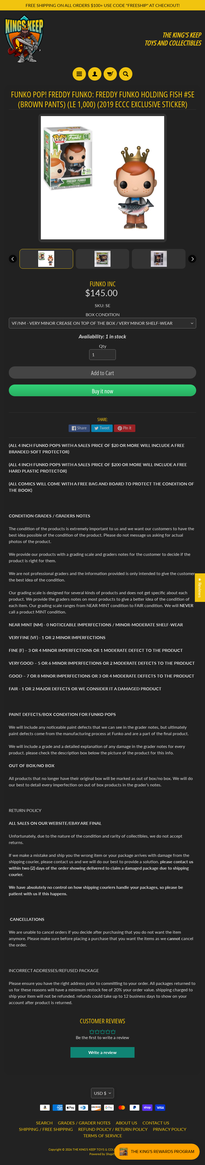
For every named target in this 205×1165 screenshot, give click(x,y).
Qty (102, 345)
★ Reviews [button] (200, 588)
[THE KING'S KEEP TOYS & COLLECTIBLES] (24, 39)
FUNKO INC (103, 283)
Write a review (102, 1052)
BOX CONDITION (103, 314)
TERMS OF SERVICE (102, 1135)
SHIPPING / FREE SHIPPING (46, 1129)
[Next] (192, 259)
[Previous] (13, 259)
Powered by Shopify (102, 1154)
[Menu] (79, 74)
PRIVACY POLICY (169, 1129)
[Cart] (110, 74)
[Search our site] (125, 74)
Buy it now (102, 391)
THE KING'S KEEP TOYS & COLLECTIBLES (100, 1149)
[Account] (94, 74)
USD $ (100, 1093)
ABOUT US (126, 1122)
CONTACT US (156, 1122)
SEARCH (44, 1122)
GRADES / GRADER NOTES (84, 1122)
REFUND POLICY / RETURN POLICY (113, 1129)
